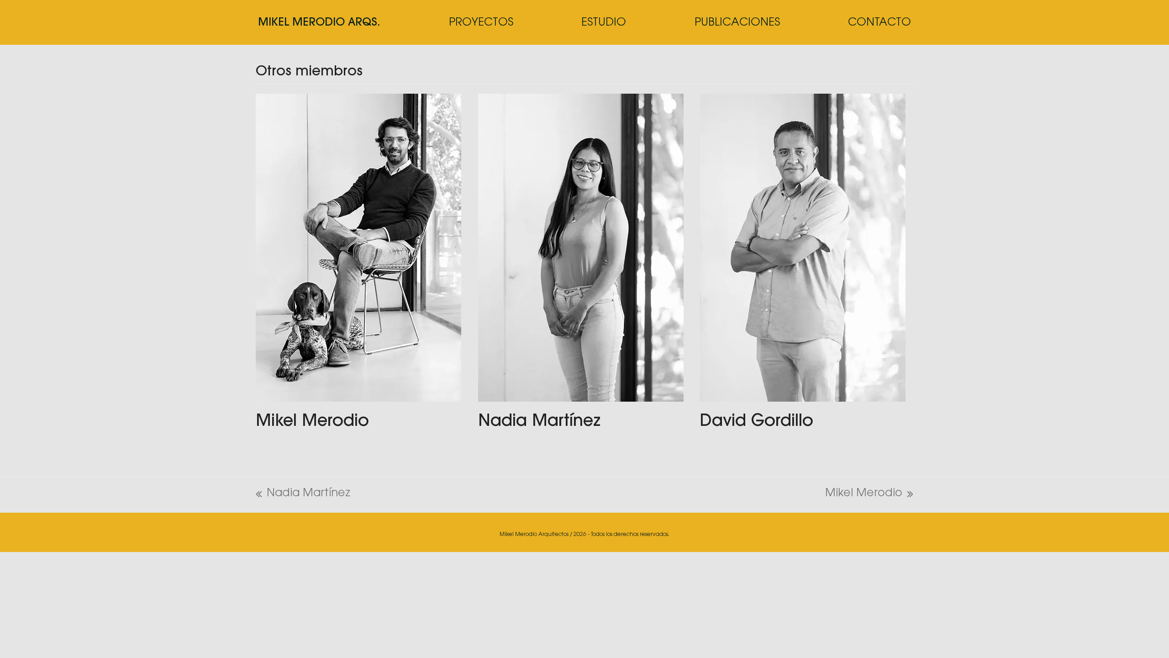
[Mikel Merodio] (358, 247)
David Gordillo (756, 422)
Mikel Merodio (312, 422)
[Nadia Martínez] (581, 247)
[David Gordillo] (803, 247)
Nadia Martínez (539, 422)
